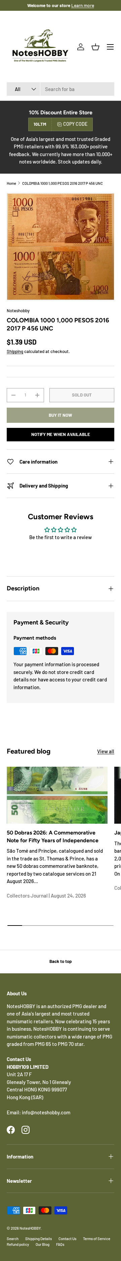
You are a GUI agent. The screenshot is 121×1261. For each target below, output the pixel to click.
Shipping (15, 351)
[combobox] (60, 89)
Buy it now (60, 415)
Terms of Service (96, 1238)
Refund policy (18, 1244)
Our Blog (42, 1244)
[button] (95, 46)
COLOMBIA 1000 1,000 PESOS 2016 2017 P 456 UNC (62, 183)
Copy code (75, 124)
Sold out (82, 395)
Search (12, 1238)
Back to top (60, 961)
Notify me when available (60, 434)
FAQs (60, 1244)
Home (11, 183)
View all (105, 751)
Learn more (82, 5)
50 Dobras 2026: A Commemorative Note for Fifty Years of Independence (52, 836)
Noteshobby (18, 310)
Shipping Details (38, 1238)
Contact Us (67, 1238)
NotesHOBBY (30, 1228)
